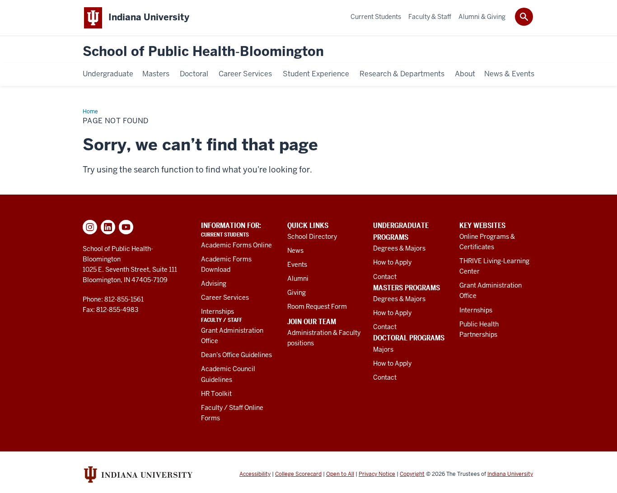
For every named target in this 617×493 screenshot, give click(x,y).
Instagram (90, 227)
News (295, 250)
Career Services (225, 297)
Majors (383, 349)
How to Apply (392, 262)
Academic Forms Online (236, 245)
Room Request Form (317, 306)
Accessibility (255, 474)
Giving (296, 292)
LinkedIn (108, 227)
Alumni (297, 278)
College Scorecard (298, 474)
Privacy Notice (377, 474)
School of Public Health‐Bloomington (203, 51)
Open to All (340, 474)
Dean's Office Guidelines (236, 355)
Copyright (412, 474)
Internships (217, 311)
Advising (213, 283)
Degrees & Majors (399, 248)
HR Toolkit (216, 394)
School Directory (312, 237)
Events (297, 264)
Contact (385, 277)
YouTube (126, 227)
